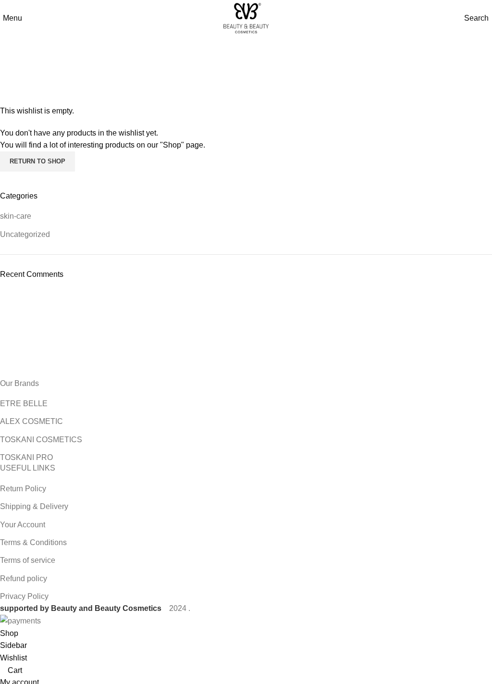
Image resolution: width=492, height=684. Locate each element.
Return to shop (37, 161)
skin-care (15, 216)
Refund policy (23, 578)
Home (229, 72)
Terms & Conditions (33, 542)
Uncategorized (25, 234)
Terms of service (27, 560)
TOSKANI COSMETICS (41, 439)
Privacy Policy (24, 596)
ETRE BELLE (24, 403)
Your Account (22, 525)
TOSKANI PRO (26, 457)
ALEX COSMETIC (31, 421)
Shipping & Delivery (34, 506)
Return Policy (23, 489)
